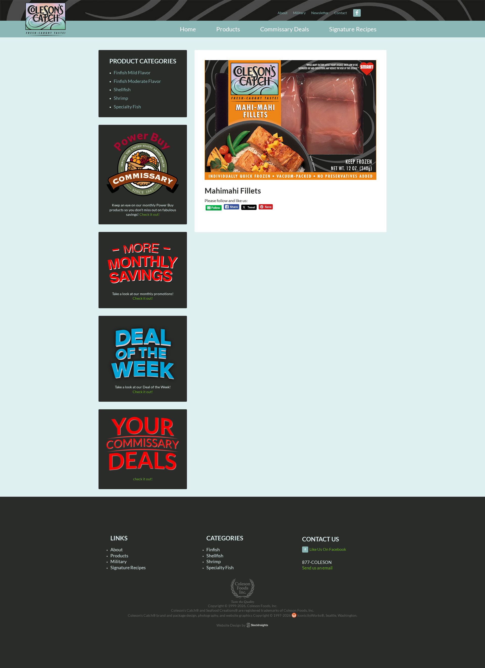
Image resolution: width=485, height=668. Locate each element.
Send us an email (317, 567)
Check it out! (149, 214)
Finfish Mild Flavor (132, 72)
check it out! (143, 479)
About (116, 549)
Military (118, 561)
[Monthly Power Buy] (142, 164)
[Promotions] (142, 262)
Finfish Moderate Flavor (137, 81)
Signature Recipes (128, 567)
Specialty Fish (127, 106)
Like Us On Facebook (327, 549)
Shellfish (122, 89)
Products (119, 555)
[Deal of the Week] (142, 354)
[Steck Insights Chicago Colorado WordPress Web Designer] (257, 625)
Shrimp (121, 98)
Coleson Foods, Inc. (50, 23)
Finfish (213, 549)
